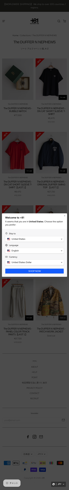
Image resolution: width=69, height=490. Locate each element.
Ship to (12, 233)
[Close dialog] (64, 216)
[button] (58, 484)
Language (13, 245)
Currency (13, 257)
